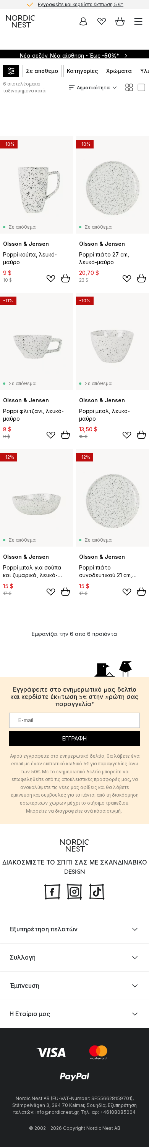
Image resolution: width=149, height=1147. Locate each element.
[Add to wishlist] (51, 279)
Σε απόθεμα (42, 71)
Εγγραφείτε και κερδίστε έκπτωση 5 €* (80, 4)
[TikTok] (97, 891)
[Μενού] (138, 21)
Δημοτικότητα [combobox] (93, 87)
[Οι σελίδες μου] (83, 21)
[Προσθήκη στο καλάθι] (65, 278)
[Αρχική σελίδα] (20, 21)
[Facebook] (52, 891)
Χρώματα (119, 71)
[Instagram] (74, 891)
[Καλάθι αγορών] (120, 21)
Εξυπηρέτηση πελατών (44, 929)
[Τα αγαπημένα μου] (101, 21)
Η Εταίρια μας (30, 1014)
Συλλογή (23, 957)
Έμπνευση (24, 985)
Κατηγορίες (82, 71)
